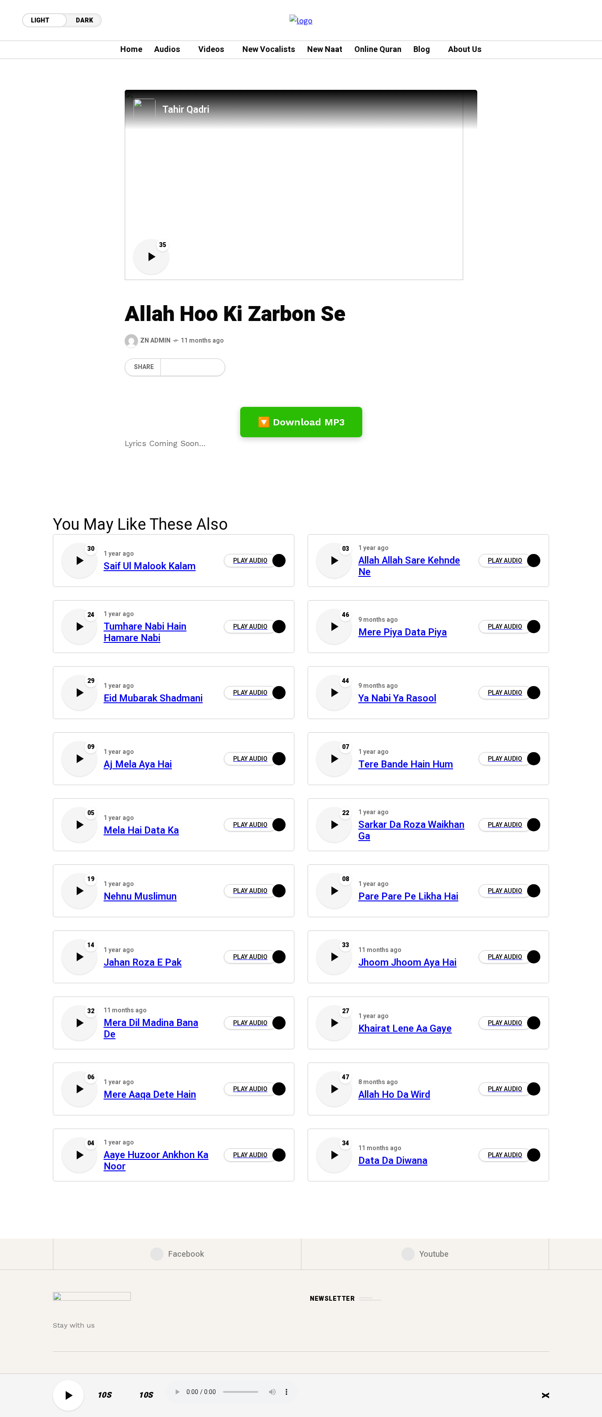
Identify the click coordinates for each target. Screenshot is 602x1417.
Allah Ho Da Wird (394, 1095)
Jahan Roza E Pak (143, 963)
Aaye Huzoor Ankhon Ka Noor (156, 1161)
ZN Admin (155, 340)
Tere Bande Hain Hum (405, 765)
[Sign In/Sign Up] (575, 101)
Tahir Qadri (185, 110)
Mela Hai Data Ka (141, 831)
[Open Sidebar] (575, 132)
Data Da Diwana (392, 1161)
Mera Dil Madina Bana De (151, 1029)
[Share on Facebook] (168, 367)
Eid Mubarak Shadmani (153, 699)
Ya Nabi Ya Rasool (397, 699)
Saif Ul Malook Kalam (150, 566)
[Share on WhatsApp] (183, 367)
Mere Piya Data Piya (402, 632)
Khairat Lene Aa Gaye (405, 1029)
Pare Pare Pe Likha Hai (408, 897)
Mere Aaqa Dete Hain (150, 1095)
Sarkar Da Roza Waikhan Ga (411, 831)
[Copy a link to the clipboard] (212, 367)
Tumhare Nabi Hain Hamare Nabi (145, 633)
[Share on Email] (198, 367)
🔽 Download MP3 (301, 422)
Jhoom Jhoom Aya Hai (407, 963)
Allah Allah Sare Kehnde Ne (409, 567)
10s (104, 1395)
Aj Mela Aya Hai (138, 765)
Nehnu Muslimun (140, 897)
